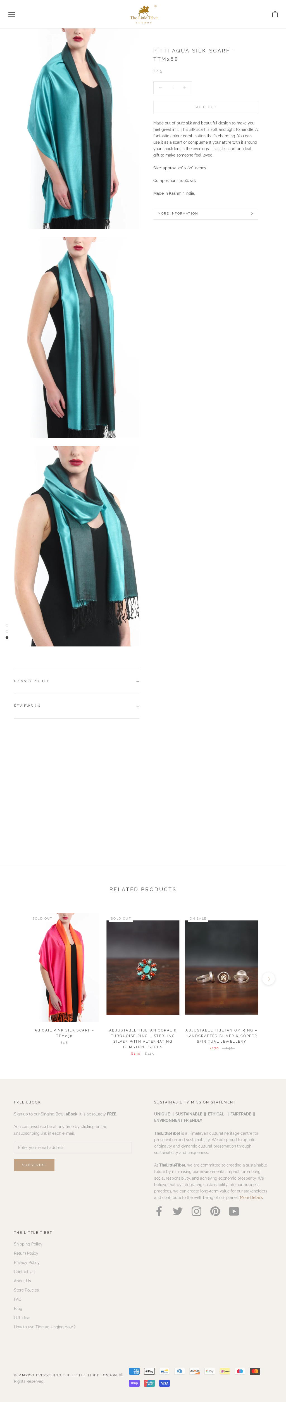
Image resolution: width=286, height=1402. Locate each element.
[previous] (17, 978)
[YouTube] (234, 1211)
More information (178, 213)
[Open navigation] (11, 14)
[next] (268, 978)
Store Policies (26, 1290)
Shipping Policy (28, 1244)
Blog (18, 1308)
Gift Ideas (22, 1318)
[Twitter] (178, 1211)
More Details (251, 1197)
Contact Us (24, 1271)
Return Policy (26, 1253)
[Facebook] (159, 1211)
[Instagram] (196, 1211)
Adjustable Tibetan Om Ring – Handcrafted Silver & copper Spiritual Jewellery (221, 1035)
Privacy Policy (32, 681)
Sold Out (206, 107)
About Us (22, 1281)
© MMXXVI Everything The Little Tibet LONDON (66, 1375)
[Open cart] (275, 14)
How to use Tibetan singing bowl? (45, 1327)
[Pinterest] (215, 1211)
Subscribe (34, 1165)
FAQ (17, 1299)
